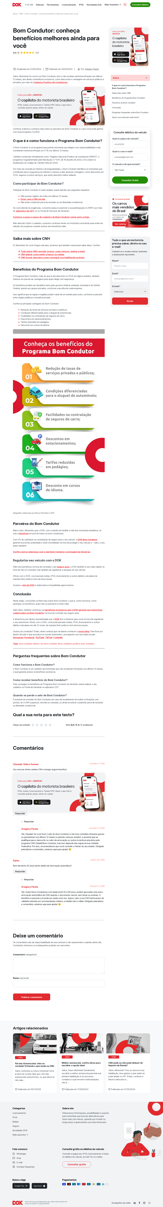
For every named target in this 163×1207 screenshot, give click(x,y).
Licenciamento (69, 4)
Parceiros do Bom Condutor (123, 103)
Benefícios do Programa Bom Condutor (128, 98)
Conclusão (116, 107)
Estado (116, 286)
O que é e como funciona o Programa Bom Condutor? (129, 86)
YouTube (39, 637)
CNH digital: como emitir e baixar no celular (42, 254)
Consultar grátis (77, 1164)
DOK (57, 619)
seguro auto (63, 567)
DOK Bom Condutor (87, 539)
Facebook (29, 637)
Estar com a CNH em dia (33, 199)
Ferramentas (53, 4)
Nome (16, 978)
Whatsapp (21, 1153)
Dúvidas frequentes (26, 1167)
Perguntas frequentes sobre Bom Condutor (130, 112)
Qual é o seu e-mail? (122, 151)
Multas (15, 1121)
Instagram (18, 637)
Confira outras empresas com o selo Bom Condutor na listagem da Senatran (51, 552)
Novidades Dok (94, 4)
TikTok (48, 637)
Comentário (19, 954)
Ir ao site (29, 4)
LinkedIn (58, 637)
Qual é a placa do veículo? (125, 138)
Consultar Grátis (130, 180)
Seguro (15, 1126)
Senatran (24, 533)
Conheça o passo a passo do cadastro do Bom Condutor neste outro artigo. (51, 217)
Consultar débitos (140, 5)
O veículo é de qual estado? (126, 164)
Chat (19, 1158)
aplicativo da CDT (25, 211)
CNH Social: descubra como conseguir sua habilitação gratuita (52, 257)
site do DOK (28, 585)
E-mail (19, 1162)
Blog (15, 14)
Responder (20, 813)
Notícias (40, 4)
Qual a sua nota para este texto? (125, 117)
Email (115, 273)
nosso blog (83, 631)
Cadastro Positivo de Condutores (50, 82)
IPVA (81, 4)
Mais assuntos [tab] (19, 1134)
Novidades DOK (19, 1130)
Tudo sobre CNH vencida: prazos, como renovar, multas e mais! (53, 251)
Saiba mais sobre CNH (121, 93)
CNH (21, 14)
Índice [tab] (116, 78)
